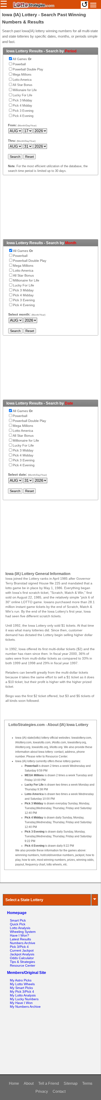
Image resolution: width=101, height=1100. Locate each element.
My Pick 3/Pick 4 (22, 991)
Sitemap (71, 1083)
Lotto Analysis (20, 928)
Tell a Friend (48, 1083)
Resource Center (22, 965)
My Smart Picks (21, 988)
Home (14, 1083)
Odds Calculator (22, 958)
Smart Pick (18, 920)
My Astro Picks (20, 980)
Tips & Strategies (22, 962)
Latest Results (20, 939)
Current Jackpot (22, 950)
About (29, 1083)
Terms (87, 1083)
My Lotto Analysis (23, 995)
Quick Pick (17, 924)
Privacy (41, 1091)
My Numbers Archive (25, 1006)
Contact (59, 1091)
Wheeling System (23, 932)
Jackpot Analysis (22, 954)
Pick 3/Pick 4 (19, 947)
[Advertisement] (50, 210)
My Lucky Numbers (24, 999)
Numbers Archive (22, 943)
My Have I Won (21, 1003)
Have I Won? (19, 935)
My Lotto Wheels (22, 984)
